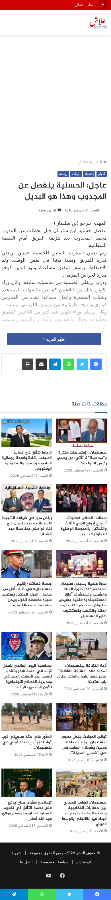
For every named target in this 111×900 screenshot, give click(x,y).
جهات (76, 174)
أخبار (82, 162)
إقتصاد (89, 174)
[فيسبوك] (96, 364)
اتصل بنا (26, 862)
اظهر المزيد (55, 339)
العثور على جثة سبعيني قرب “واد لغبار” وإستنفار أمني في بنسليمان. (26, 742)
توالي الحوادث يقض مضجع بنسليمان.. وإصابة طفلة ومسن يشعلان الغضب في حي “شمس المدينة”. (84, 745)
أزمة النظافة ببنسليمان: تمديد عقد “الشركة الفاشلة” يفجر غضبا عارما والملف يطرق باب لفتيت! (82, 673)
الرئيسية (96, 162)
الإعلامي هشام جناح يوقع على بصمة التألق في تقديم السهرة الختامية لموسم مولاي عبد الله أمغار (27, 810)
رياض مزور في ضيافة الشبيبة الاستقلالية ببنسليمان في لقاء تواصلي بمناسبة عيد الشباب (26, 526)
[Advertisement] (55, 99)
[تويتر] (82, 364)
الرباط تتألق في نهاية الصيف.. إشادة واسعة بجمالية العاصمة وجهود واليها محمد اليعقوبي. (26, 460)
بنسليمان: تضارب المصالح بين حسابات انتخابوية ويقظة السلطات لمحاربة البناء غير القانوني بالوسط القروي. (84, 813)
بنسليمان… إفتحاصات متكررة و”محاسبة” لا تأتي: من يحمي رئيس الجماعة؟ (82, 458)
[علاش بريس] (98, 22)
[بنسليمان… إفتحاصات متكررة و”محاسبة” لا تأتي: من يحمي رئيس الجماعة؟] (81, 433)
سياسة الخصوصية (54, 862)
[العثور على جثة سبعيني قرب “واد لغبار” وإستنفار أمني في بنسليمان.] (26, 717)
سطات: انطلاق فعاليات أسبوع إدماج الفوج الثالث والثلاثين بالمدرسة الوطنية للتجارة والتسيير (83, 526)
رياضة (63, 174)
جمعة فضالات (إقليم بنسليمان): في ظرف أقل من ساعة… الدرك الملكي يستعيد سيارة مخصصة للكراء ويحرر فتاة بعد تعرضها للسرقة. (27, 594)
